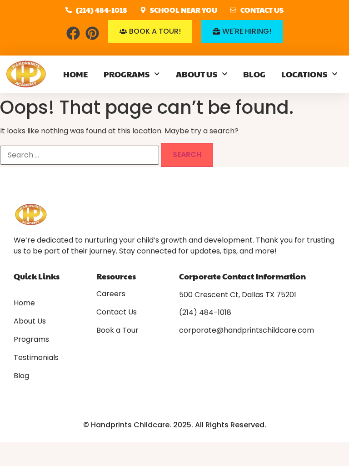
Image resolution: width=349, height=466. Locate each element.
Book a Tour (117, 330)
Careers (110, 294)
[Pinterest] (92, 33)
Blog (254, 74)
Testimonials (36, 357)
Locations (304, 74)
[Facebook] (73, 33)
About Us (196, 74)
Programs (127, 74)
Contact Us (116, 312)
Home (75, 74)
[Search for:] (79, 155)
